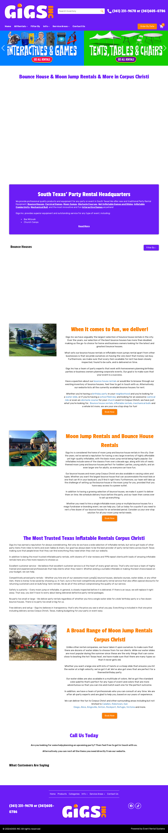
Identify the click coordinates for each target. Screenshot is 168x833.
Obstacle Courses (87, 204)
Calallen (106, 704)
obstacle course (89, 400)
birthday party (99, 393)
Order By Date (147, 26)
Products (62, 794)
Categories (74, 794)
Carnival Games (53, 204)
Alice (83, 707)
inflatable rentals (123, 403)
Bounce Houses (36, 204)
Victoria (130, 707)
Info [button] (45, 26)
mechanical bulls (142, 403)
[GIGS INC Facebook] (131, 806)
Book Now (109, 412)
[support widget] (160, 826)
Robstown (117, 704)
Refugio (121, 707)
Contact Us (79, 26)
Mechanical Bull (39, 207)
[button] (3, 48)
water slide (71, 397)
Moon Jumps (70, 204)
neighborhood (123, 393)
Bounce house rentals (101, 403)
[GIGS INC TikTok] (138, 806)
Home (8, 26)
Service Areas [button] (60, 26)
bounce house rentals (105, 381)
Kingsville (92, 707)
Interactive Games (92, 207)
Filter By (35, 26)
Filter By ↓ (151, 247)
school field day (108, 397)
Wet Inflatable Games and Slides (115, 204)
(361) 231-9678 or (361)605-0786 (31, 808)
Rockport (111, 707)
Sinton (101, 707)
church (111, 400)
